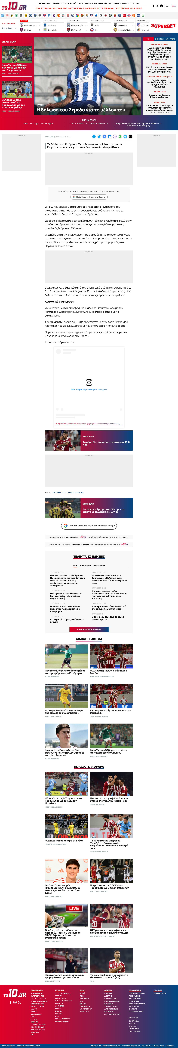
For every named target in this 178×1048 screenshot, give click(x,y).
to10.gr (49, 136)
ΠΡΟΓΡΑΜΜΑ (107, 8)
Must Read (99, 565)
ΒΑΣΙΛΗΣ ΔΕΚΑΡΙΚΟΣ (137, 1004)
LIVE (65, 8)
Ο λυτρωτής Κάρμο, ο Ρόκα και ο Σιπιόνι (159, 96)
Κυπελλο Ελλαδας (38, 1024)
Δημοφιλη (85, 565)
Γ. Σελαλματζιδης (112, 1001)
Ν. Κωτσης (108, 1004)
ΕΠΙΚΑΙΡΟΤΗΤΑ (160, 993)
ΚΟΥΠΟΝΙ (57, 8)
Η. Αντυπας (109, 1011)
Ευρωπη (34, 1019)
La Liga (34, 1009)
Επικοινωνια (147, 1046)
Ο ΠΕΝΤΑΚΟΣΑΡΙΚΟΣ (137, 993)
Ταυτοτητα (96, 1046)
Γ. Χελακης (108, 993)
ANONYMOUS (100, 3)
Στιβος (83, 1004)
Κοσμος (34, 1022)
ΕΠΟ (32, 1035)
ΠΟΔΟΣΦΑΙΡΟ (44, 3)
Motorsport (86, 1009)
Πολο (82, 996)
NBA (57, 1016)
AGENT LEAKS (134, 996)
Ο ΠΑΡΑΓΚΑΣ (134, 1001)
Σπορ (82, 990)
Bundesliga (36, 1014)
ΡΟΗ (37, 8)
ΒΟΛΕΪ (73, 3)
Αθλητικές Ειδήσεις (79, 544)
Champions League (39, 1001)
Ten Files (158, 990)
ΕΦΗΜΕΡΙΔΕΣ (134, 1029)
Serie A (34, 1011)
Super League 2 (37, 996)
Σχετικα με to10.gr (111, 1046)
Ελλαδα (58, 1008)
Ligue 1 (33, 1017)
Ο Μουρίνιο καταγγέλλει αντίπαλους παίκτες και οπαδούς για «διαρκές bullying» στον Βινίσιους (109, 595)
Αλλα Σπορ (84, 1011)
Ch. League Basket (63, 1001)
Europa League (37, 1004)
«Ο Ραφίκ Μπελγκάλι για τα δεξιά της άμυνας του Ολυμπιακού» (109, 607)
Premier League (37, 1006)
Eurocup (59, 1003)
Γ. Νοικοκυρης (110, 999)
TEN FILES (135, 3)
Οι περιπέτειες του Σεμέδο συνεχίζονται (89, 123)
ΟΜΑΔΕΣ (124, 3)
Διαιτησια (35, 1032)
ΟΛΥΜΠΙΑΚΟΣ (59, 492)
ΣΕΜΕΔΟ (79, 492)
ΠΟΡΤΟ (70, 492)
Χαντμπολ (84, 999)
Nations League (38, 1030)
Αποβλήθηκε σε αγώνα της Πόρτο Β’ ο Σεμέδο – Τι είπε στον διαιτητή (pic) (138, 124)
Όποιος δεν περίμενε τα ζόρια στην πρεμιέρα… (108, 618)
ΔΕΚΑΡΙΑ (88, 3)
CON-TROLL (136, 8)
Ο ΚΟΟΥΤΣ (133, 1009)
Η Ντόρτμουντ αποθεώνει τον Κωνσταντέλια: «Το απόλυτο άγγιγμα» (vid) (159, 69)
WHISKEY (170, 1046)
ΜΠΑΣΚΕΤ (57, 3)
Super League (37, 993)
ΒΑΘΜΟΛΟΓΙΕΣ (92, 8)
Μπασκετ (59, 990)
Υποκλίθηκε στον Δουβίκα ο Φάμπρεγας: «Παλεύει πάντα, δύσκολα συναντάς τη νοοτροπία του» (159, 108)
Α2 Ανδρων (60, 1006)
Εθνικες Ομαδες (38, 1027)
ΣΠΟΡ (66, 3)
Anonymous (135, 990)
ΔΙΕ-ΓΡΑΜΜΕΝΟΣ (135, 999)
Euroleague (60, 998)
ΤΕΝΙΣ (80, 3)
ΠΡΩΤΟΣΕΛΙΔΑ (122, 8)
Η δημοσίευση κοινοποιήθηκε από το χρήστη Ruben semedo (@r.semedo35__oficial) (91, 424)
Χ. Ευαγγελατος (111, 1006)
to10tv (132, 1024)
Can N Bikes (85, 1006)
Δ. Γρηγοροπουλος (112, 1014)
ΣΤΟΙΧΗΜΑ (46, 8)
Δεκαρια (108, 990)
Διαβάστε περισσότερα (89, 629)
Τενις (82, 1001)
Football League (38, 999)
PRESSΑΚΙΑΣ (134, 1006)
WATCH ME (113, 3)
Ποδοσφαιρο (37, 990)
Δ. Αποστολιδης (111, 1009)
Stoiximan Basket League (63, 994)
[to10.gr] (14, 5)
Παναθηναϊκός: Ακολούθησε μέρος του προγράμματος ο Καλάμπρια (159, 83)
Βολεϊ (82, 993)
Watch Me (133, 1018)
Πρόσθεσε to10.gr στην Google (90, 197)
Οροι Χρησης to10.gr (131, 1046)
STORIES (132, 1026)
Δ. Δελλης (108, 996)
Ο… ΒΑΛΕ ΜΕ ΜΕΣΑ (136, 1011)
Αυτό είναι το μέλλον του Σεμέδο (38, 123)
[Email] (130, 136)
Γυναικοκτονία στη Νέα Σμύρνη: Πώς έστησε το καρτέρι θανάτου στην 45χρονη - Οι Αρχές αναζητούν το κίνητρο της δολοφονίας (159, 53)
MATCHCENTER (76, 8)
